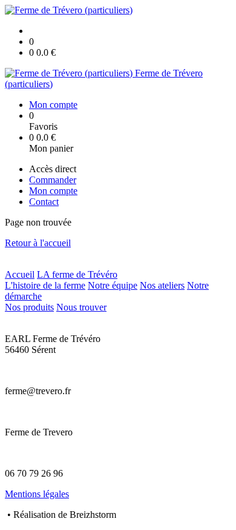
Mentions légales (37, 494)
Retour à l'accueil (38, 243)
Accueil (19, 274)
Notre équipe (112, 285)
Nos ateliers (162, 285)
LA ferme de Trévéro (77, 274)
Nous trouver (81, 307)
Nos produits (29, 307)
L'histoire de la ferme (45, 285)
